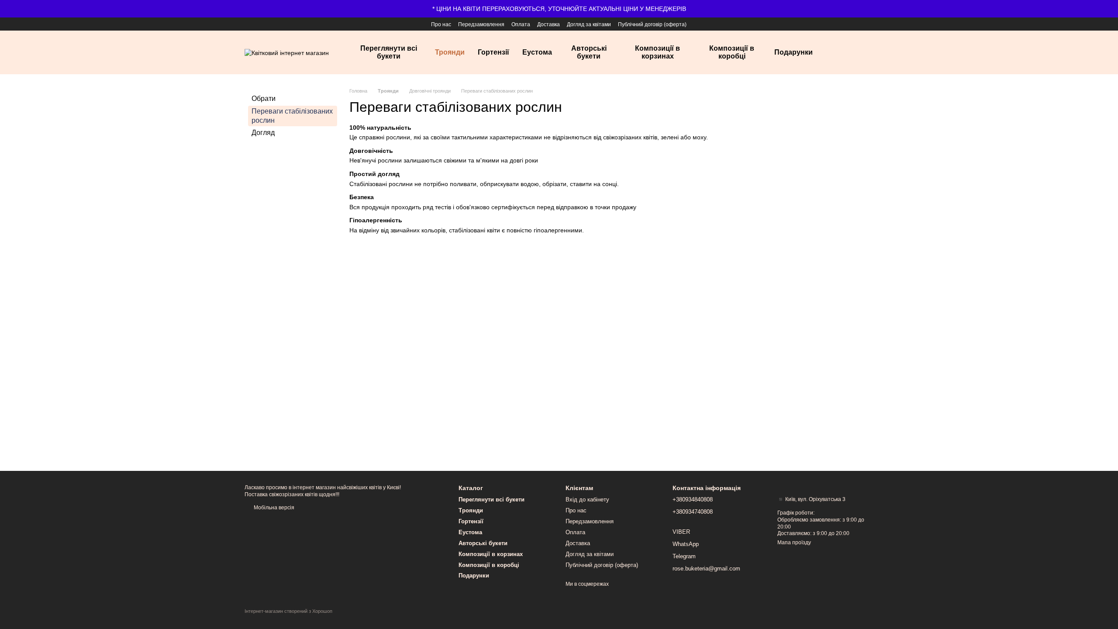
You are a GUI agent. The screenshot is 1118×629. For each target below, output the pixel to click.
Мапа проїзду (794, 542)
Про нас (441, 24)
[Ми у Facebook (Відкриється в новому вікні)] (249, 24)
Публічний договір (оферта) (652, 24)
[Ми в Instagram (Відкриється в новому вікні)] (273, 24)
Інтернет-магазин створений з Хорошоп (288, 611)
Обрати (264, 98)
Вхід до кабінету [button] (587, 499)
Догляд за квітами (589, 24)
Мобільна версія (273, 508)
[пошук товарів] (844, 52)
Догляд (263, 132)
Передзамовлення (481, 24)
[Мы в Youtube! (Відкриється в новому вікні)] (261, 24)
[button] (1111, 8)
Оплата (520, 24)
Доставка (548, 24)
